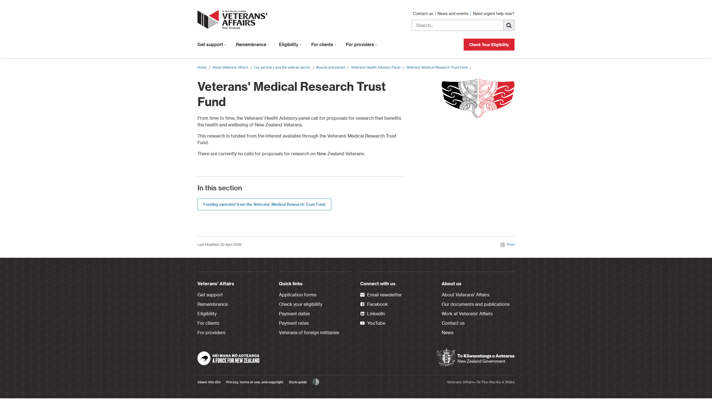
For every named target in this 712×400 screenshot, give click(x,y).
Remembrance (251, 44)
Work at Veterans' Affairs (467, 313)
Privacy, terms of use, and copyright (254, 382)
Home (202, 67)
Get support (210, 44)
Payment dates (294, 313)
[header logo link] (233, 19)
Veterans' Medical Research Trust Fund (437, 67)
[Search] (509, 25)
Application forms (297, 294)
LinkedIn (375, 313)
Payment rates (294, 323)
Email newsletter (384, 294)
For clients (322, 44)
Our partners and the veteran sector (282, 67)
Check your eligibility (300, 304)
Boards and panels (330, 67)
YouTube (375, 323)
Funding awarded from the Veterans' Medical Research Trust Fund (264, 204)
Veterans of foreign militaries (309, 332)
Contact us (423, 13)
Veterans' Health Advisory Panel (375, 67)
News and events (453, 13)
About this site (209, 382)
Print (511, 244)
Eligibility (289, 44)
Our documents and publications (476, 304)
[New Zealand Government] (476, 357)
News (447, 332)
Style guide (298, 382)
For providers (360, 44)
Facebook (377, 304)
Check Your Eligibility (489, 44)
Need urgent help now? (494, 13)
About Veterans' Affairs (230, 67)
